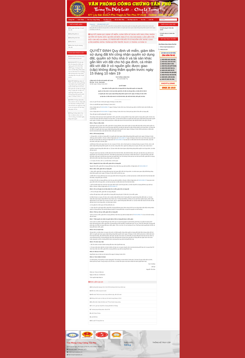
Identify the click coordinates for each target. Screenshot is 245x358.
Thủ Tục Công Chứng (93, 19)
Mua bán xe (73, 41)
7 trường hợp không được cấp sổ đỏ (100, 309)
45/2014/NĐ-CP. (143, 166)
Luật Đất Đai (94, 317)
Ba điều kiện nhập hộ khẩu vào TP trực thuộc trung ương (105, 302)
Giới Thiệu (81, 19)
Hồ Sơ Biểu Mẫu (119, 19)
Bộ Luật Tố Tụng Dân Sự (97, 320)
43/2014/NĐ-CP (105, 107)
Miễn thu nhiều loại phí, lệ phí (98, 291)
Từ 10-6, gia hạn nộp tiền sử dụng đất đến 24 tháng (104, 305)
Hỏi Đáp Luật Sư (133, 19)
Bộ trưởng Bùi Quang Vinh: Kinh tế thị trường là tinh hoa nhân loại (108, 287)
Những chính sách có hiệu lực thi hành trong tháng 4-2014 (106, 298)
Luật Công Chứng (95, 313)
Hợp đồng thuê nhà (75, 37)
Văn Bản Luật (107, 19)
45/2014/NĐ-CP (105, 111)
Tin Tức (143, 19)
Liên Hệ (151, 19)
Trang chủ (71, 19)
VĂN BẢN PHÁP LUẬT (103, 24)
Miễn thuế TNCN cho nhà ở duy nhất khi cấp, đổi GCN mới (106, 294)
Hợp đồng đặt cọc (74, 34)
